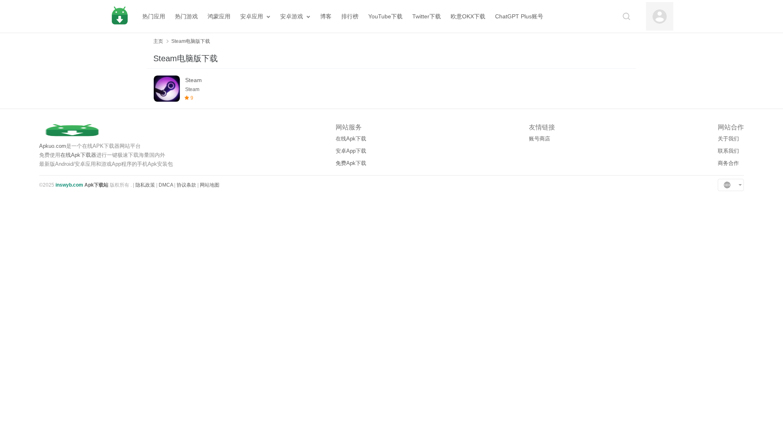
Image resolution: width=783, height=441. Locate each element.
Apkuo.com (52, 146)
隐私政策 (145, 185)
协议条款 (186, 185)
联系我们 (728, 151)
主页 (158, 41)
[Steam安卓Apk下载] (166, 88)
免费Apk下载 (351, 163)
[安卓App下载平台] (119, 16)
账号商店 (539, 139)
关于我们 (728, 139)
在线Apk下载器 (78, 155)
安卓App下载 (351, 151)
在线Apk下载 (351, 139)
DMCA (166, 185)
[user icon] (659, 16)
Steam (193, 80)
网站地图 (209, 185)
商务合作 (728, 163)
